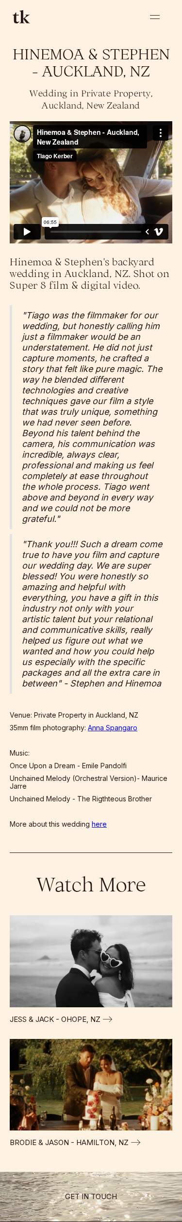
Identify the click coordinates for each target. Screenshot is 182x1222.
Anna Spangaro (112, 727)
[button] (154, 17)
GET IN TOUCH (91, 1196)
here (99, 824)
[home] (20, 17)
